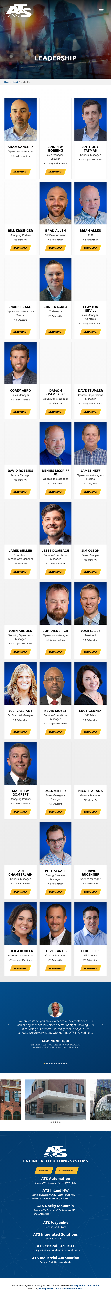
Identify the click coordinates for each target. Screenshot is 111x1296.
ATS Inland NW (55, 1190)
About (15, 82)
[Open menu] (101, 10)
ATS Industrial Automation (55, 1257)
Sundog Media (46, 1288)
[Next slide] (109, 1099)
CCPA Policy (93, 1285)
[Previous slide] (2, 1099)
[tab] (51, 1122)
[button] (8, 1025)
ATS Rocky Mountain (55, 1205)
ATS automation (55, 1178)
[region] (55, 1025)
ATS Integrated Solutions (55, 1234)
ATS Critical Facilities (55, 1245)
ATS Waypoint (55, 1222)
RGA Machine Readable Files (69, 1288)
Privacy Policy (78, 1285)
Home (6, 82)
